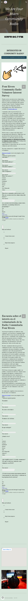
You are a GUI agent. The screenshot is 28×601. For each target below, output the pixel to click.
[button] (2, 2)
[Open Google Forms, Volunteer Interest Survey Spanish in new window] (24, 316)
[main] (14, 16)
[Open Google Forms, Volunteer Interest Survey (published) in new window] (24, 87)
